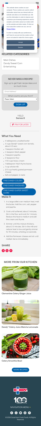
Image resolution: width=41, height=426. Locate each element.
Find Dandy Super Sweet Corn (15, 192)
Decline (20, 47)
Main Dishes (9, 60)
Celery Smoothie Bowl (12, 361)
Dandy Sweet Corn (13, 64)
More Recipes (21, 370)
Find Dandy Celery (12, 181)
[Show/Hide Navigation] (37, 3)
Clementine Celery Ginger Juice (16, 294)
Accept (20, 42)
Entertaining (10, 67)
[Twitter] (16, 412)
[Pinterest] (29, 412)
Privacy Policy (11, 29)
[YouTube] (20, 412)
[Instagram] (25, 412)
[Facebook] (11, 412)
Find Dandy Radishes (13, 186)
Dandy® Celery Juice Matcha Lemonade (20, 327)
